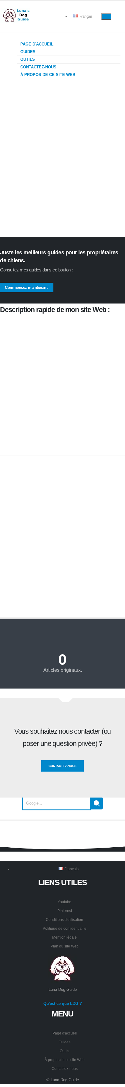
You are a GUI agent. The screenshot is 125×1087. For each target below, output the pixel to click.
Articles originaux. (62, 670)
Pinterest (64, 911)
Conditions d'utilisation (64, 920)
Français (86, 16)
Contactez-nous (37, 67)
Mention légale (64, 937)
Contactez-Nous (62, 766)
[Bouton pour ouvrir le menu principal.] (106, 16)
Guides (27, 51)
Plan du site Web (65, 946)
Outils (27, 59)
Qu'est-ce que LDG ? (62, 1003)
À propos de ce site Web (47, 74)
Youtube (64, 902)
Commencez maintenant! (27, 287)
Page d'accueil (36, 44)
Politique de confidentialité (64, 928)
